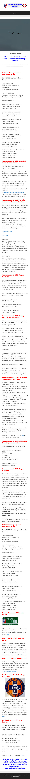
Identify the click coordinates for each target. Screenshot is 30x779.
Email (4, 716)
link (23, 435)
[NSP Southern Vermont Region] (15, 5)
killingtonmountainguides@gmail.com (13, 192)
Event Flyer (5, 235)
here (7, 634)
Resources (24, 655)
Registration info (7, 231)
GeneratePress (15, 776)
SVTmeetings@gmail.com (9, 671)
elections (4, 476)
